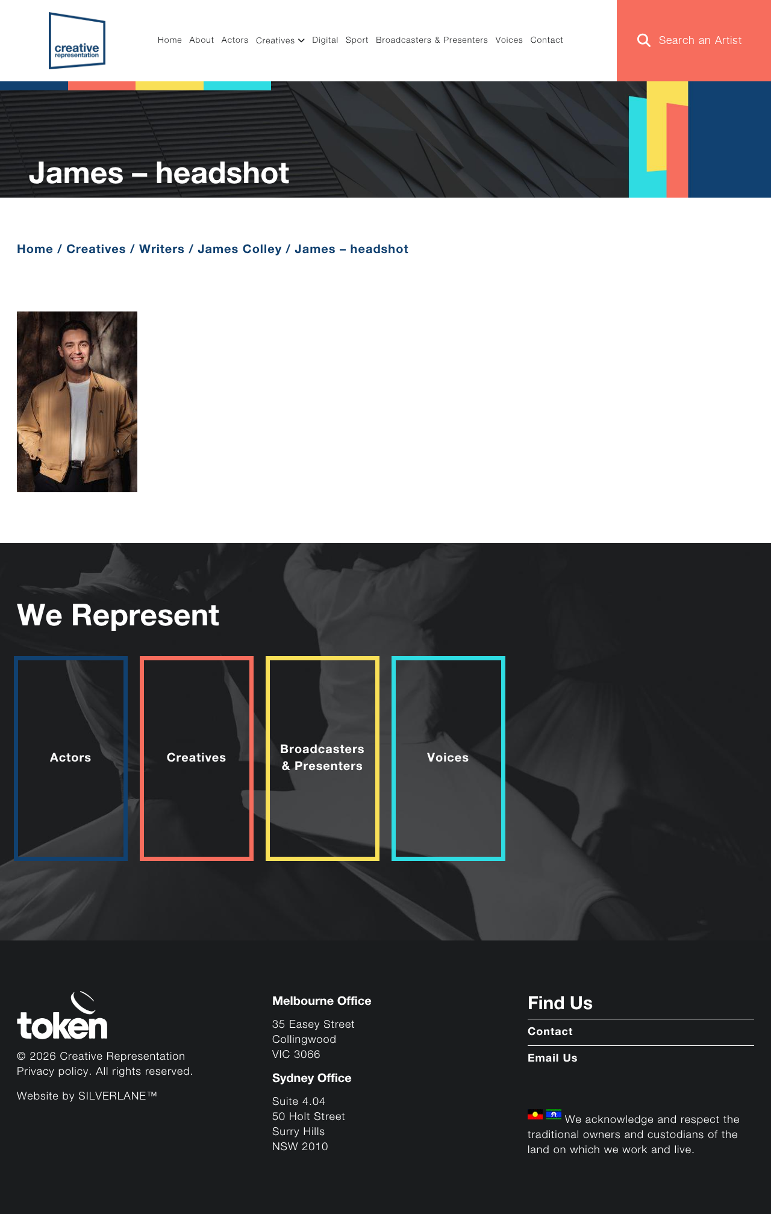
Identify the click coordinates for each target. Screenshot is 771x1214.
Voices (509, 41)
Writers (162, 249)
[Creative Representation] (77, 40)
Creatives (275, 41)
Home (170, 41)
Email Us (553, 1059)
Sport (357, 41)
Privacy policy (53, 1072)
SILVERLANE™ (117, 1097)
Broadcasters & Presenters (432, 41)
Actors (235, 41)
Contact (547, 41)
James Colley (240, 249)
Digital (325, 41)
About (202, 41)
